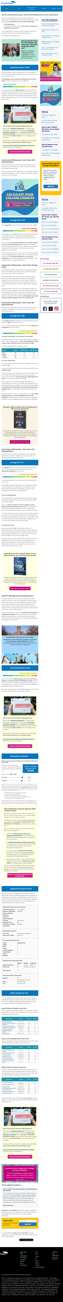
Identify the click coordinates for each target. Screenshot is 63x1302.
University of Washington (7, 1029)
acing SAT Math (16, 1195)
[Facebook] (45, 309)
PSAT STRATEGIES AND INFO (51, 286)
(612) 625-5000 (21, 981)
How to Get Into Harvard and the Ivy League (50, 24)
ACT (19, 8)
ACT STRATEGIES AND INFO (50, 269)
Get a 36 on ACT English (50, 222)
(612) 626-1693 (21, 983)
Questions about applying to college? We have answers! (20, 1169)
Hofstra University (6, 1086)
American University (6, 1056)
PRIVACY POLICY (55, 1258)
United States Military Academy (9, 1088)
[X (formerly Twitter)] (51, 309)
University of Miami (6, 1054)
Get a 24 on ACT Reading (50, 249)
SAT (7, 8)
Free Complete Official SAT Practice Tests (49, 121)
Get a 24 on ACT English (50, 242)
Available (19, 911)
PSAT (37, 1256)
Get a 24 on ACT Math (49, 246)
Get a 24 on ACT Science (50, 252)
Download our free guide (10, 431)
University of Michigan (7, 1021)
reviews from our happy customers (22, 863)
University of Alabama (7, 1092)
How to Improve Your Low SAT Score (50, 145)
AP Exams (44, 8)
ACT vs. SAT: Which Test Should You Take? (50, 48)
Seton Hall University (6, 1089)
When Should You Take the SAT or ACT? (50, 54)
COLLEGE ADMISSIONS (50, 274)
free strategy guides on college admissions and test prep (20, 1189)
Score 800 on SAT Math (49, 134)
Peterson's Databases (26, 1098)
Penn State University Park (8, 1084)
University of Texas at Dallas (8, 1091)
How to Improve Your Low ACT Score (50, 238)
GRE (36, 1261)
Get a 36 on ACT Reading (50, 229)
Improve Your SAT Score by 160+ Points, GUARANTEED (20, 875)
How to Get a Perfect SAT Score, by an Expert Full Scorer (50, 129)
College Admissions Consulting (31, 8)
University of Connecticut (7, 1082)
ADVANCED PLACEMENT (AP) (51, 280)
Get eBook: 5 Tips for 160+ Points (20, 442)
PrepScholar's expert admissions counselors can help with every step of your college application (20, 640)
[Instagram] (56, 309)
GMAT (37, 1263)
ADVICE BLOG (23, 1260)
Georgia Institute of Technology (9, 1027)
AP (36, 1258)
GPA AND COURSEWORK (51, 291)
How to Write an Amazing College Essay (50, 36)
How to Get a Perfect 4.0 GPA (50, 30)
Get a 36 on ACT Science (50, 232)
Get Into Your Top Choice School (20, 152)
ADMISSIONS (39, 1267)
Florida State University (7, 1057)
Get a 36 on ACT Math (49, 225)
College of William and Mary (8, 1025)
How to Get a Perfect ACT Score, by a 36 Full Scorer (50, 217)
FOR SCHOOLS (23, 1264)
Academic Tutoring (56, 8)
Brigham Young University (7, 1059)
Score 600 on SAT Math (49, 150)
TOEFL (37, 1265)
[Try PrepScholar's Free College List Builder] (20, 195)
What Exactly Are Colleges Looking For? (50, 42)
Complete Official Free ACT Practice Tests (49, 209)
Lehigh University (6, 1033)
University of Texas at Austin (8, 1052)
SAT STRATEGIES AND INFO (50, 263)
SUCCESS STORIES (23, 1256)
